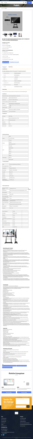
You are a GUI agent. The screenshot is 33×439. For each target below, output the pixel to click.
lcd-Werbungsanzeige (23, 421)
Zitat (29, 2)
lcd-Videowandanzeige (23, 418)
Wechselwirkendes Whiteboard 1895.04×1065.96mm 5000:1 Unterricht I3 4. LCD (24, 389)
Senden (28, 406)
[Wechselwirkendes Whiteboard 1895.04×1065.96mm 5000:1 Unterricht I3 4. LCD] (24, 382)
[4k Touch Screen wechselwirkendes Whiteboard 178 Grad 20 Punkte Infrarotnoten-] (9, 382)
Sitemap (2, 424)
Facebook (1, 434)
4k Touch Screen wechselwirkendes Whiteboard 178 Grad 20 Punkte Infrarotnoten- (8, 389)
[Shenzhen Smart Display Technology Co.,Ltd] (5, 2)
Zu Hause (2, 8)
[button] (5, 383)
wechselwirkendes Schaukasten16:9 (21, 365)
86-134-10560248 (30, 0)
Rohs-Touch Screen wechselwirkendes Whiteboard (9, 365)
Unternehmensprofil (3, 418)
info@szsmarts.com (23, 0)
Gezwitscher (3, 434)
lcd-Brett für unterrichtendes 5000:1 (7, 367)
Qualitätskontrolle (3, 421)
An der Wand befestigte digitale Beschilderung (26, 424)
